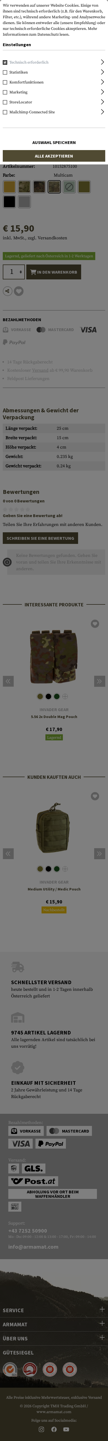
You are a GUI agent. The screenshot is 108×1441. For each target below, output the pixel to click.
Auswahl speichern (54, 142)
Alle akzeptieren (54, 156)
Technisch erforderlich (28, 62)
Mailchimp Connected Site (32, 112)
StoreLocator (20, 102)
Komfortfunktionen (26, 82)
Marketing (18, 92)
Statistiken (18, 72)
